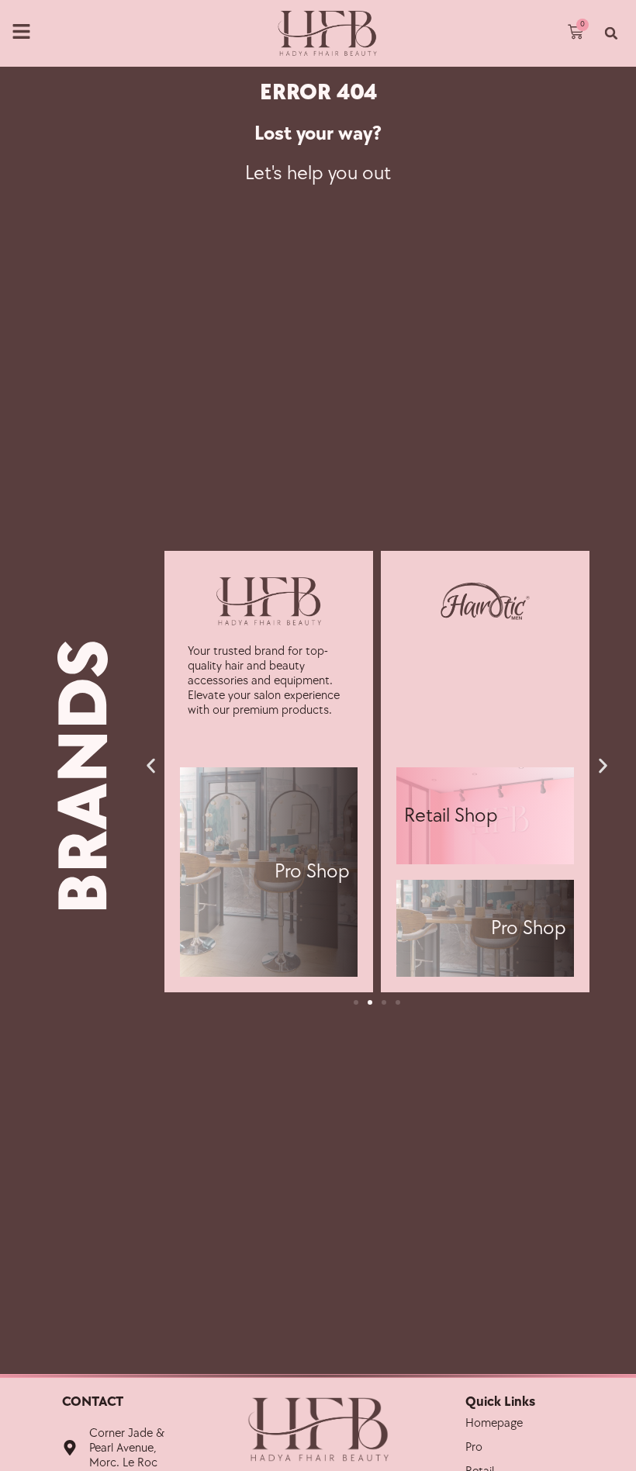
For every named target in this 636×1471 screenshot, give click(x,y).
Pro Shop (312, 872)
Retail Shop (451, 816)
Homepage (494, 1423)
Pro (473, 1447)
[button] (611, 33)
